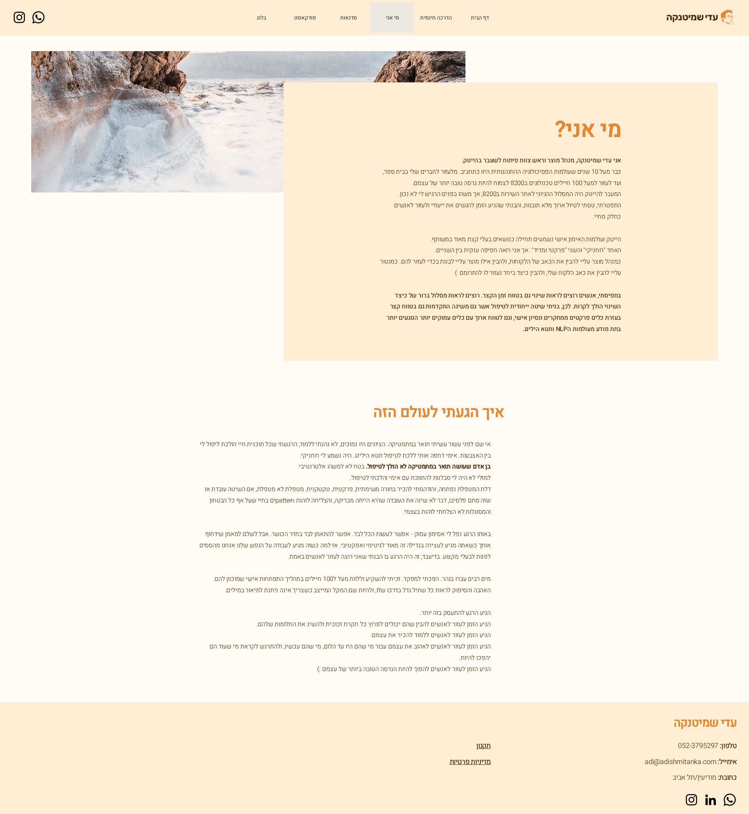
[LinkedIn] (710, 799)
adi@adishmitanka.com (680, 762)
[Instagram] (19, 17)
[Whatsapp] (38, 17)
